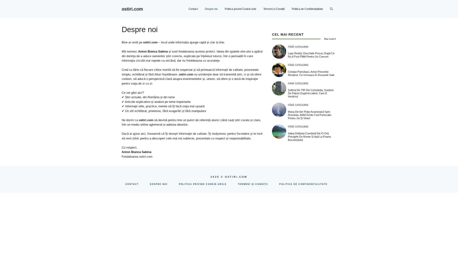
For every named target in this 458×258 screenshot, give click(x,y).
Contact (193, 8)
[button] (331, 9)
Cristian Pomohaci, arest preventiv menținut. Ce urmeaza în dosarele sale (311, 73)
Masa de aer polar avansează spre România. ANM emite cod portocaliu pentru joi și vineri (309, 115)
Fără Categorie (298, 47)
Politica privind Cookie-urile (240, 8)
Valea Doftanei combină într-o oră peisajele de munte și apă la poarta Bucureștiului (309, 136)
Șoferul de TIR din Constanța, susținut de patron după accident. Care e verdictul (310, 93)
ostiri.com (132, 8)
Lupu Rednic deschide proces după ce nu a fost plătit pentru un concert (311, 55)
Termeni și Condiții (274, 8)
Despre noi (211, 8)
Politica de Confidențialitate (307, 8)
